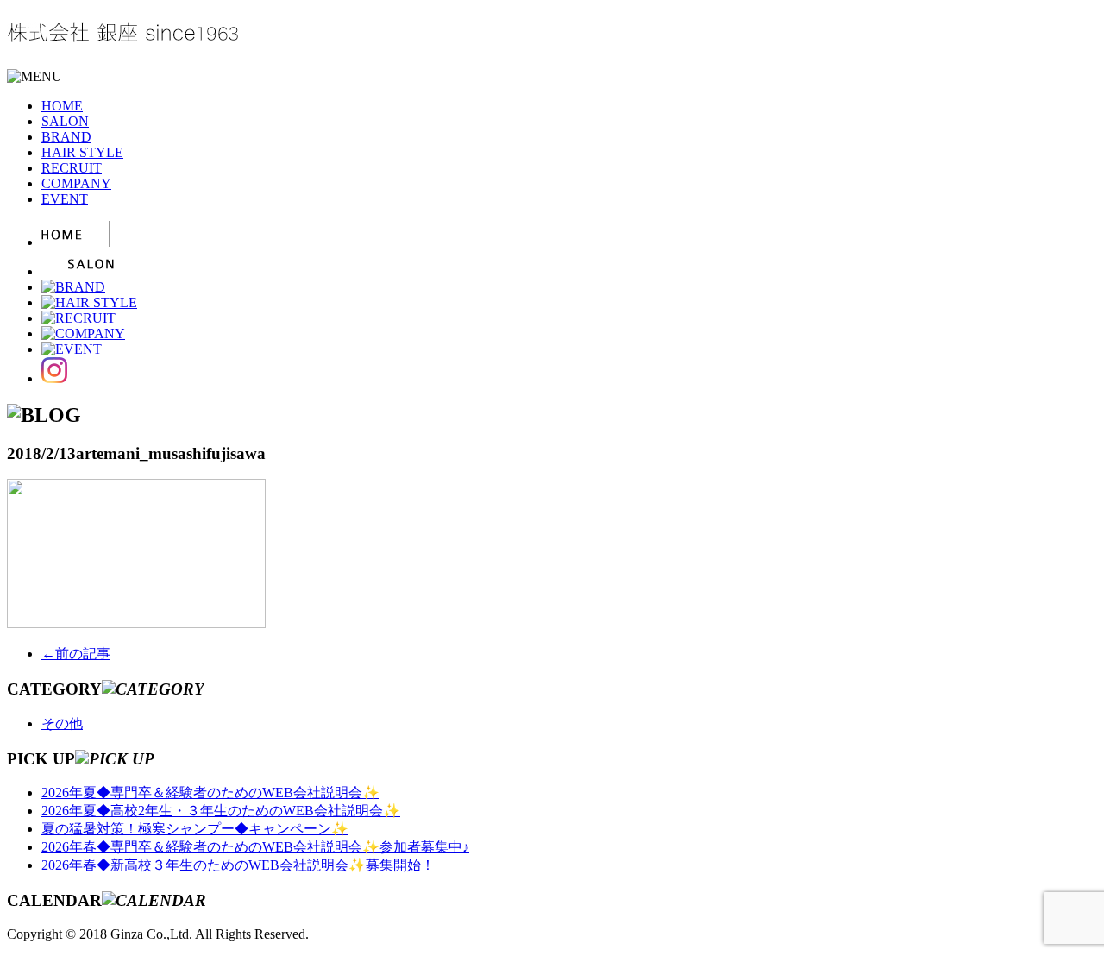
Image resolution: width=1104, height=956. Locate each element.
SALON (65, 121)
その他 (62, 723)
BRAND (66, 136)
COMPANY (76, 183)
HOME (62, 105)
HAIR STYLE (82, 152)
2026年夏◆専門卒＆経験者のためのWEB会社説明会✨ (210, 792)
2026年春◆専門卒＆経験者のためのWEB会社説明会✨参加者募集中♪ (255, 847)
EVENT (64, 199)
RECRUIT (71, 167)
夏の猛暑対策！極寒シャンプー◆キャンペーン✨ (194, 828)
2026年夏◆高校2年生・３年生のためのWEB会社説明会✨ (220, 810)
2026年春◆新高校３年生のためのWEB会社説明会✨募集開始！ (238, 865)
